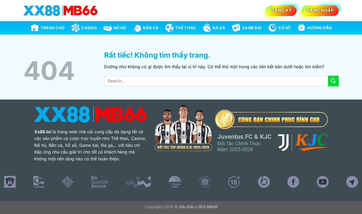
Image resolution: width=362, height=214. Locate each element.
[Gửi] (333, 81)
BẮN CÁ (150, 27)
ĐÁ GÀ (219, 27)
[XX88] (60, 10)
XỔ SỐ (284, 27)
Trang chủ (53, 27)
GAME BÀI (252, 27)
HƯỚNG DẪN (319, 27)
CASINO (89, 27)
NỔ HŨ (119, 27)
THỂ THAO (185, 27)
